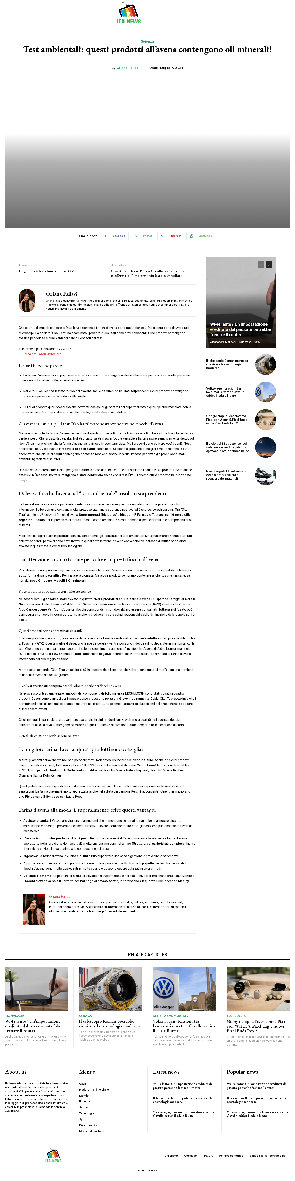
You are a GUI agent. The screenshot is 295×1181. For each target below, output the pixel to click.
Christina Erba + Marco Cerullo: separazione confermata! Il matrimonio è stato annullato (147, 273)
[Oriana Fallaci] (29, 300)
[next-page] (269, 264)
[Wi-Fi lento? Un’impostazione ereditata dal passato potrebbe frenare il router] (241, 302)
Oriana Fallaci (128, 68)
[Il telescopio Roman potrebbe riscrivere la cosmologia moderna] (265, 364)
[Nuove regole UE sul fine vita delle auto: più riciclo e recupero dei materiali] (265, 475)
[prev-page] (261, 264)
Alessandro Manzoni (223, 341)
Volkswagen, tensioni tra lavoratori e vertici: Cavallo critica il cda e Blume (225, 392)
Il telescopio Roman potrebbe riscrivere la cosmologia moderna (227, 364)
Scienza (147, 42)
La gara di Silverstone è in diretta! (46, 271)
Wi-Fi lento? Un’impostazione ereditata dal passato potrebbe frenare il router (240, 329)
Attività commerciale (170, 1015)
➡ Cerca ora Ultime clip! (40, 354)
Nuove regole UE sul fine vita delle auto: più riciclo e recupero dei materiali (226, 474)
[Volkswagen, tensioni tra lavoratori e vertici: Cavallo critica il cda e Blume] (265, 392)
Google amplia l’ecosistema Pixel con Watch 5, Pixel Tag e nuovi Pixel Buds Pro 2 (226, 419)
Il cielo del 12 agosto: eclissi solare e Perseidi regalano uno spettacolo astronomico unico (228, 447)
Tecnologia (14, 1015)
